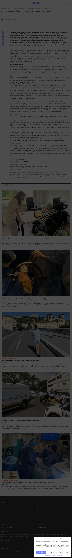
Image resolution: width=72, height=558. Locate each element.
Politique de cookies (47, 555)
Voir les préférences (64, 552)
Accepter (41, 552)
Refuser (52, 552)
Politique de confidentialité (57, 555)
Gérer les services (39, 549)
